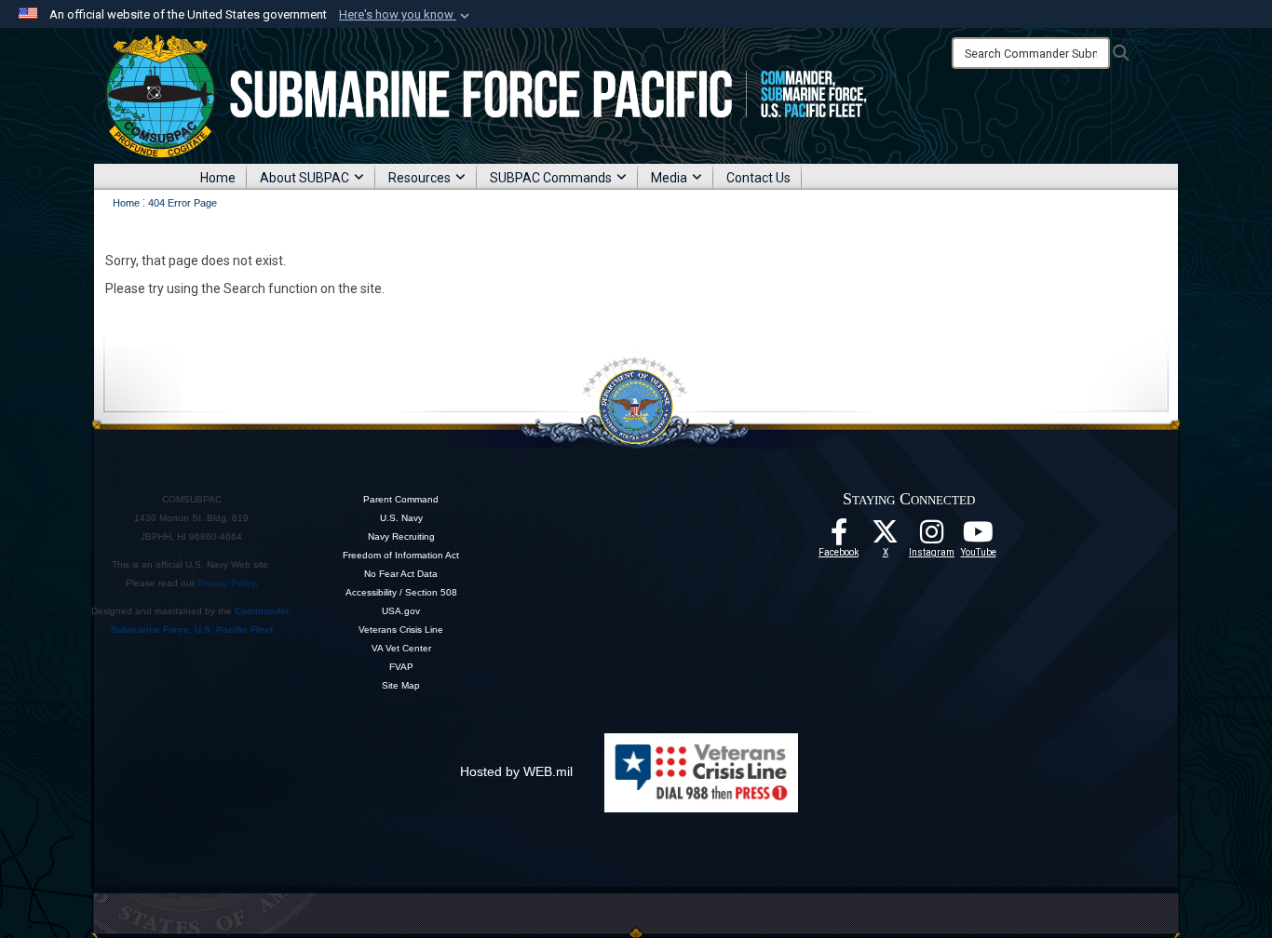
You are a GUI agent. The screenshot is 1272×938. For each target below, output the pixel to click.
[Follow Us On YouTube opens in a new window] (978, 536)
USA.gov (401, 611)
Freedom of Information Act (401, 555)
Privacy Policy (226, 583)
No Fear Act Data (401, 574)
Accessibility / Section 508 (401, 592)
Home (218, 177)
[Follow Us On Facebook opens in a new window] (839, 536)
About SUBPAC (304, 177)
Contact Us (758, 177)
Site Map (401, 685)
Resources (419, 177)
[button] (406, 15)
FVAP (401, 667)
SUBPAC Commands (551, 177)
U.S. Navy (401, 518)
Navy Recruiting (401, 536)
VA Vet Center (401, 648)
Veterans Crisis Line (401, 629)
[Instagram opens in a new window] (932, 536)
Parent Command (401, 499)
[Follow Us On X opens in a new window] (885, 536)
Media (669, 177)
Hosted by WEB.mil (516, 771)
